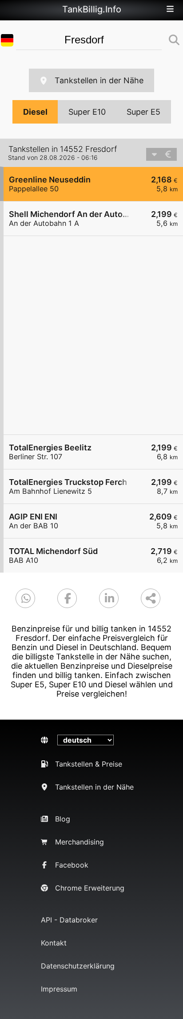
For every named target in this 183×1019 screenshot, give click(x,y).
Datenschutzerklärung (78, 965)
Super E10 (87, 111)
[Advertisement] (91, 335)
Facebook (71, 864)
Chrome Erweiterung (89, 887)
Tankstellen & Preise (88, 763)
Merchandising (79, 841)
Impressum (59, 988)
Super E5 (143, 111)
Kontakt (54, 942)
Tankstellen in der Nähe (99, 80)
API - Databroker (69, 919)
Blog (62, 818)
